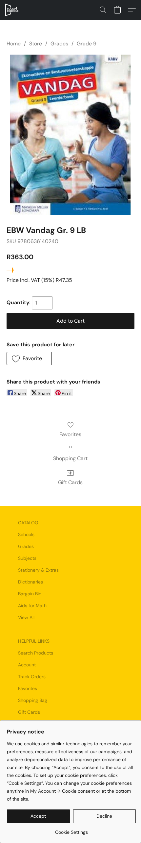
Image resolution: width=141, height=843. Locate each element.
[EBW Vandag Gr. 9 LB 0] (70, 135)
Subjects (27, 558)
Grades (59, 43)
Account (27, 665)
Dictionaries (30, 582)
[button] (12, 10)
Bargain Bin (29, 594)
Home (14, 43)
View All (26, 617)
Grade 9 (86, 43)
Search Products (35, 653)
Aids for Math (32, 605)
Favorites (70, 434)
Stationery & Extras (38, 570)
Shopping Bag (32, 700)
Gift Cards (70, 482)
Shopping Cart (70, 458)
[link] (71, 829)
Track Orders (32, 677)
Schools (26, 534)
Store (35, 43)
